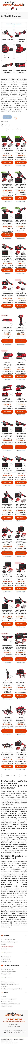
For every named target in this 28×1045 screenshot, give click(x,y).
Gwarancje (4, 949)
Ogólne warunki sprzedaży (8, 999)
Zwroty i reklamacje (7, 946)
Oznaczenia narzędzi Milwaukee (10, 984)
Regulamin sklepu (6, 1006)
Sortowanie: (4, 121)
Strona (9, 129)
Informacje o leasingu (7, 982)
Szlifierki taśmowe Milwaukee (20, 71)
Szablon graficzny (9, 1043)
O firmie (3, 996)
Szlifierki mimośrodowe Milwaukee (7, 55)
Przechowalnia (5, 959)
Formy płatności (6, 974)
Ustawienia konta (6, 961)
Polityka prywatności (7, 1001)
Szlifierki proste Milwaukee (7, 71)
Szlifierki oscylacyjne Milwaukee (20, 55)
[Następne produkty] (21, 775)
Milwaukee (18, 14)
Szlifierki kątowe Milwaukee (20, 40)
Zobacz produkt (20, 198)
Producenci (4, 986)
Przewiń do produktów (14, 24)
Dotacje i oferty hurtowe (8, 939)
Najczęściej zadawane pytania (9, 942)
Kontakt (3, 944)
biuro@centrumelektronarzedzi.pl (14, 1021)
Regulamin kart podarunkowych (10, 1003)
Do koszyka (7, 162)
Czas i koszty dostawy (7, 969)
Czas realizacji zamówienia (8, 971)
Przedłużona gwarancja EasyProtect (11, 989)
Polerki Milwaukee (7, 39)
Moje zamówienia (6, 956)
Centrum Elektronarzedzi (7, 14)
